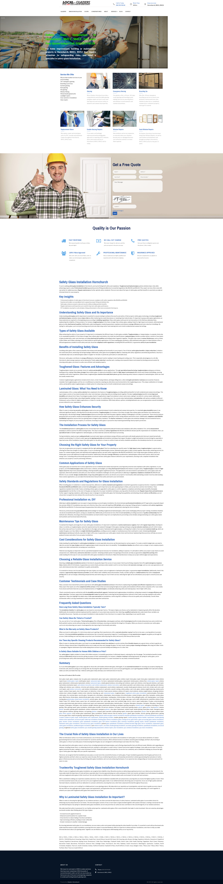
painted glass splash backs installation (78, 699)
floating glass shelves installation (108, 719)
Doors (86, 11)
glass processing (143, 719)
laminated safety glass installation (69, 723)
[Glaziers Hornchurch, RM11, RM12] (77, 3)
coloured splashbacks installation (154, 715)
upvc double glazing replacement (94, 727)
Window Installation (75, 11)
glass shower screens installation (69, 721)
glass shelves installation (156, 719)
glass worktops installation (126, 721)
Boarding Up (143, 91)
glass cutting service (124, 719)
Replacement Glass (67, 129)
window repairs (140, 705)
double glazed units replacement (88, 717)
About (106, 11)
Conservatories (96, 11)
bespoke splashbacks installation (134, 715)
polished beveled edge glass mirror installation (138, 723)
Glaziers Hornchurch (73, 882)
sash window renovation (84, 685)
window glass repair (72, 681)
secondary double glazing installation (114, 725)
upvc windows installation (131, 727)
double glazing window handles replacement (141, 717)
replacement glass (96, 681)
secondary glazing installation (134, 725)
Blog (120, 11)
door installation (118, 727)
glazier (140, 707)
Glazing (89, 91)
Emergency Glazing (119, 91)
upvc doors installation (146, 727)
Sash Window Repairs (146, 129)
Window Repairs (118, 129)
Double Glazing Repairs (94, 129)
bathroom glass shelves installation (114, 715)
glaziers (156, 707)
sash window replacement (99, 685)
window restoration (113, 685)
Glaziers (63, 11)
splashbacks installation (150, 725)
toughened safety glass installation (136, 693)
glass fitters (62, 713)
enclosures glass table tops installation (86, 719)
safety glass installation (66, 725)
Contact (128, 11)
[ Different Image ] (118, 210)
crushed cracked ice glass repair (68, 717)
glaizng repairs (139, 721)
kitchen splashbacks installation (154, 721)
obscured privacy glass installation (90, 723)
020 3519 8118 (120, 5)
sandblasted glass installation (82, 725)
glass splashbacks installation (89, 721)
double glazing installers (106, 717)
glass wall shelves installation (108, 721)
